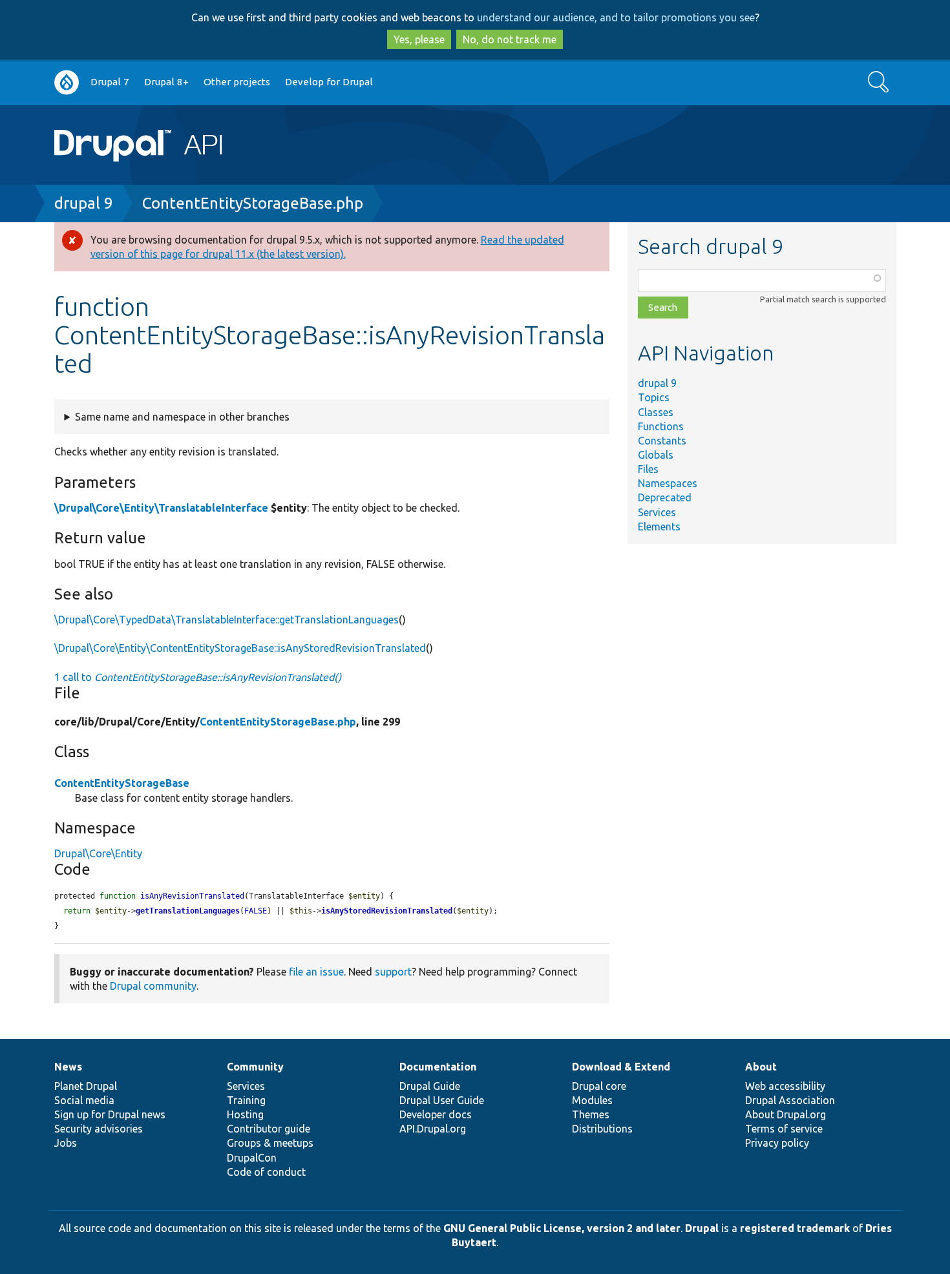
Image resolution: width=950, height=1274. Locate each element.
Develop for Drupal (329, 81)
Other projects (237, 81)
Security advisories (98, 1128)
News (68, 1066)
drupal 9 (83, 203)
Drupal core (599, 1086)
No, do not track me (509, 39)
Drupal (702, 1228)
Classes (655, 412)
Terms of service (784, 1128)
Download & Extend (621, 1066)
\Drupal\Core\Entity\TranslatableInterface (161, 508)
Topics (654, 397)
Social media (84, 1100)
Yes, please (419, 39)
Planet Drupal (85, 1086)
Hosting (245, 1114)
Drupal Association (790, 1100)
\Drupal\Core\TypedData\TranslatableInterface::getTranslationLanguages (226, 619)
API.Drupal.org (432, 1128)
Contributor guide (268, 1128)
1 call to (197, 677)
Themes (590, 1114)
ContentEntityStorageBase (121, 783)
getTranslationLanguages (188, 910)
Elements (659, 526)
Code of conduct (266, 1172)
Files (648, 469)
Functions (661, 426)
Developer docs (435, 1114)
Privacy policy (777, 1143)
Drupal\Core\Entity (98, 853)
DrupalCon (252, 1158)
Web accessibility (785, 1086)
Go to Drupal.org (66, 82)
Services (657, 512)
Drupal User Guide (441, 1100)
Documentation (437, 1066)
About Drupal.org (785, 1114)
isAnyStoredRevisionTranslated (386, 910)
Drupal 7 (109, 81)
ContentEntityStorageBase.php (252, 203)
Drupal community (153, 986)
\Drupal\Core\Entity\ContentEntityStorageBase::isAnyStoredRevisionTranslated (240, 648)
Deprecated (664, 497)
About (761, 1066)
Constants (662, 440)
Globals (655, 455)
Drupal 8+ (166, 81)
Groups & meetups (270, 1143)
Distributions (602, 1128)
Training (246, 1100)
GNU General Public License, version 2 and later (562, 1228)
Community (255, 1066)
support (393, 971)
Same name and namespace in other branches (182, 417)
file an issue (316, 971)
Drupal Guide (429, 1086)
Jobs (65, 1143)
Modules (592, 1100)
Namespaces (667, 483)
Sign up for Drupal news (109, 1114)
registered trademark (795, 1228)
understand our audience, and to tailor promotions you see (616, 17)
